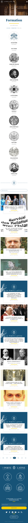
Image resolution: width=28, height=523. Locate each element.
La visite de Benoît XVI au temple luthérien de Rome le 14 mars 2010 (14, 318)
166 (7, 457)
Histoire (14, 142)
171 (25, 457)
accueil (8, 28)
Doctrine (14, 48)
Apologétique (14, 126)
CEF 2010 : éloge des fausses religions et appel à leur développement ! (14, 229)
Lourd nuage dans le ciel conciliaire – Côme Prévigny (14, 383)
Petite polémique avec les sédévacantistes (14, 250)
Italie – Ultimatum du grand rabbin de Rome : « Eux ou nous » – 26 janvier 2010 (14, 426)
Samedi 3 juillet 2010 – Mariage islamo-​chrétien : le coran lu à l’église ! (13, 208)
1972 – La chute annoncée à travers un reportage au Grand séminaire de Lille (14, 273)
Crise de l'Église (14, 64)
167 (10, 457)
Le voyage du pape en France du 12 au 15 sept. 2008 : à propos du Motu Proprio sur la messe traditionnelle (14, 340)
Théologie (14, 173)
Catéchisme (14, 95)
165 (3, 457)
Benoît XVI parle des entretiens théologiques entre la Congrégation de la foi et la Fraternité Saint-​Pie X (14, 448)
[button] (27, 2)
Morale (14, 111)
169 (18, 457)
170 (22, 457)
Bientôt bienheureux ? (14, 361)
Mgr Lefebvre (14, 80)
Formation (13, 28)
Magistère (14, 42)
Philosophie (14, 158)
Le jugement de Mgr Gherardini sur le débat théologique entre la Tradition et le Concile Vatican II (14, 296)
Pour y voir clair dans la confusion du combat (14, 403)
